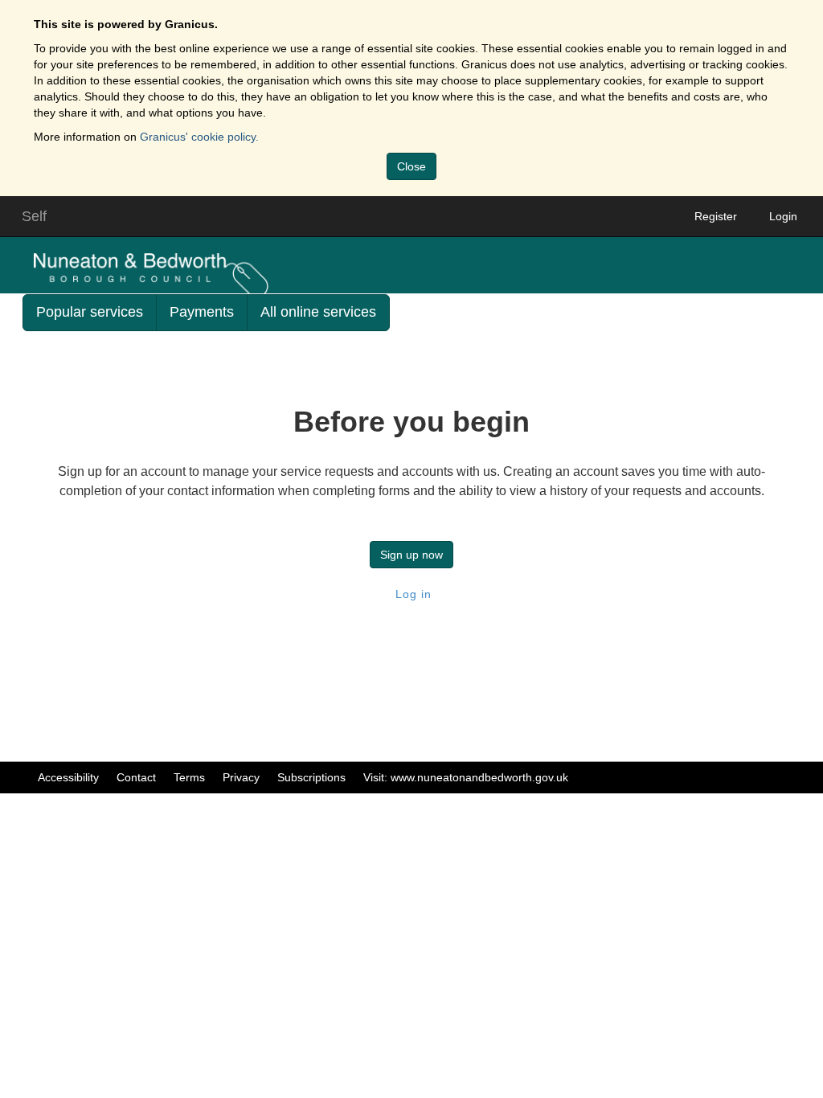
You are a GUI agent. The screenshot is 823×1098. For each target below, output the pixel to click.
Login (783, 216)
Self (34, 216)
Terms (189, 777)
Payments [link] (202, 312)
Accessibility (68, 777)
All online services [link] (318, 312)
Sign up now (411, 554)
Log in (411, 594)
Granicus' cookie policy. (199, 136)
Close (411, 166)
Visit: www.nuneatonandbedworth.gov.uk (465, 777)
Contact (136, 777)
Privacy (241, 777)
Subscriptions (311, 777)
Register (715, 216)
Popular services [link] (89, 312)
